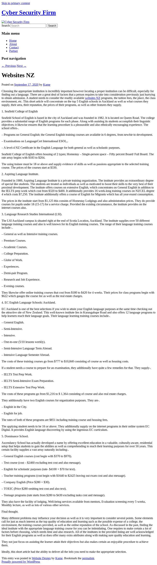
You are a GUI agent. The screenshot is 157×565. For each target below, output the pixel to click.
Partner (13, 51)
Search (6, 25)
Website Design (41, 558)
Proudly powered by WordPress (21, 561)
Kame (46, 84)
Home (13, 40)
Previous (9, 65)
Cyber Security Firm (29, 12)
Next (21, 65)
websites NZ (92, 98)
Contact (14, 47)
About (13, 44)
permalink (88, 558)
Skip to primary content (16, 3)
